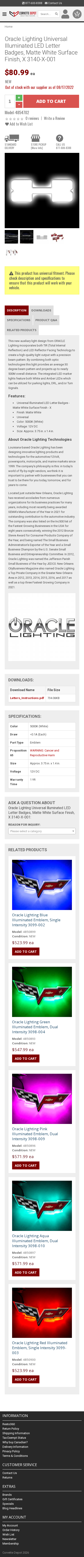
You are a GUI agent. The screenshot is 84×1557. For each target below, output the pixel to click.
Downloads (41, 310)
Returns (7, 1477)
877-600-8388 (33, 3)
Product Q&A (46, 320)
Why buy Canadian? (15, 1442)
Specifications (18, 320)
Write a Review (54, 118)
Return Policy (10, 1428)
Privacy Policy (11, 1451)
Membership (10, 1543)
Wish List (8, 1534)
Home (9, 26)
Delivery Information (15, 1446)
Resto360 (8, 1424)
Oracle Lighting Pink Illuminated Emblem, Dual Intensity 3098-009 (35, 1133)
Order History (10, 1530)
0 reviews (32, 118)
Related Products (22, 330)
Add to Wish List (21, 124)
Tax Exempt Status (14, 1437)
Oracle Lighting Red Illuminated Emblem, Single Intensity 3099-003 (39, 1347)
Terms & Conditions (15, 1455)
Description (16, 310)
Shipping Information (16, 1433)
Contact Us (54, 3)
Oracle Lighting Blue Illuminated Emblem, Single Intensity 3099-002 (36, 919)
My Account (10, 1525)
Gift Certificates (12, 1499)
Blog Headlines (12, 1508)
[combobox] (42, 831)
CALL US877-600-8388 (63, 146)
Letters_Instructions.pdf (27, 698)
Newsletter (9, 1539)
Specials (8, 1503)
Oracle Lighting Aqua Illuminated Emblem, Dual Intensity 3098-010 (35, 1240)
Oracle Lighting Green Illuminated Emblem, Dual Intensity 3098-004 (35, 1026)
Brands (7, 1494)
